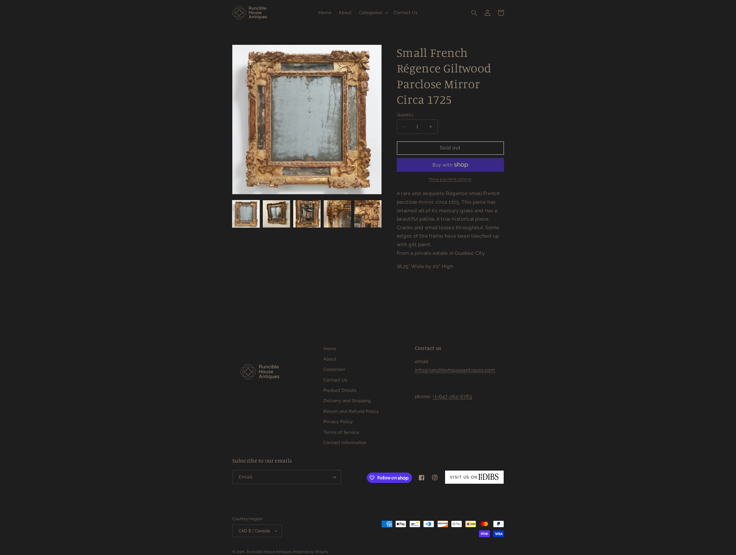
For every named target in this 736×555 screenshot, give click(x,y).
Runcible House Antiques (269, 552)
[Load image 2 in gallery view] (276, 214)
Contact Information (345, 442)
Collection (334, 369)
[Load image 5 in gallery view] (368, 214)
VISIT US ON (464, 477)
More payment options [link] (450, 179)
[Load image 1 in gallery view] (246, 214)
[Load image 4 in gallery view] (337, 214)
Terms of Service (341, 432)
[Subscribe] (333, 477)
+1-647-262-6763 (452, 396)
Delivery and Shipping (347, 400)
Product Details (339, 390)
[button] (372, 12)
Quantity (405, 115)
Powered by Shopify (311, 552)
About (329, 358)
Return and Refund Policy (351, 411)
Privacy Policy (338, 421)
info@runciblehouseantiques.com (455, 370)
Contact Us (335, 379)
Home (330, 348)
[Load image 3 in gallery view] (307, 214)
